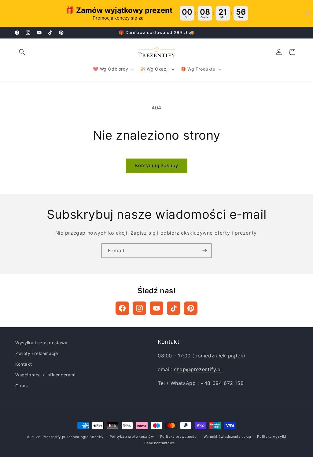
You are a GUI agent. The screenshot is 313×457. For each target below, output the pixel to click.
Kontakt (23, 364)
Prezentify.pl (54, 437)
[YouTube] (156, 308)
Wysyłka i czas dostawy (41, 342)
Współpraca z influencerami (45, 374)
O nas (21, 385)
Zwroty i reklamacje (36, 353)
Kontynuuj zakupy (156, 165)
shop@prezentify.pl (198, 369)
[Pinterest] (190, 308)
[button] (22, 52)
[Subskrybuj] (204, 250)
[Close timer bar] (306, 13)
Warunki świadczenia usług (227, 436)
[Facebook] (122, 308)
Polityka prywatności (179, 436)
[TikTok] (173, 308)
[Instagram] (139, 308)
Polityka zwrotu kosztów (132, 436)
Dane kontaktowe (159, 443)
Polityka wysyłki (271, 436)
